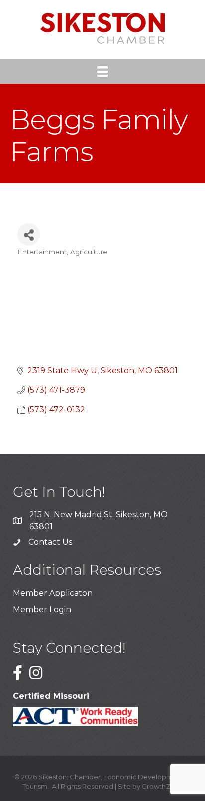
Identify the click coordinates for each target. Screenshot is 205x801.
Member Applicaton (53, 593)
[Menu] (102, 71)
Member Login (42, 609)
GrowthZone (162, 786)
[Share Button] (28, 234)
